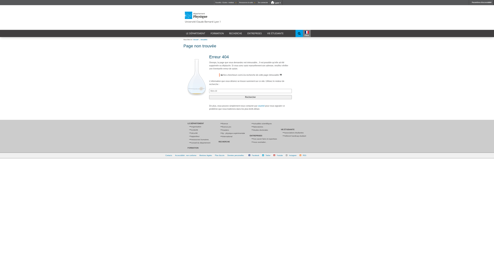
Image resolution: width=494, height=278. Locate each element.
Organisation (196, 127)
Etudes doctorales (260, 130)
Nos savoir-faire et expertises (265, 139)
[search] (250, 91)
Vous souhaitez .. (260, 142)
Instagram (293, 155)
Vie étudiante (275, 33)
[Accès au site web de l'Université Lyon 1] (275, 2)
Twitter (268, 155)
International (227, 136)
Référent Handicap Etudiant (295, 136)
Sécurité (194, 133)
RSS (304, 155)
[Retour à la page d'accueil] (211, 17)
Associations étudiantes (294, 133)
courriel (261, 106)
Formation (217, 33)
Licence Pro (226, 127)
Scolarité (194, 130)
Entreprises (254, 33)
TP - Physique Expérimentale (233, 133)
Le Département (195, 33)
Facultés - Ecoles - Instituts (224, 2)
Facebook (255, 155)
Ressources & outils (246, 2)
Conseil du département (200, 143)
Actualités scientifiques (262, 124)
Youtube (280, 155)
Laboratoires (258, 127)
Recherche (235, 33)
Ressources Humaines (200, 139)
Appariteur (195, 136)
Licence (225, 124)
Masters (225, 130)
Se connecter (263, 2)
